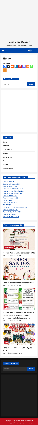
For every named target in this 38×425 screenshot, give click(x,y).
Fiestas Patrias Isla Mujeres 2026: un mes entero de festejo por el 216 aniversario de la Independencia (18, 315)
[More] (5, 70)
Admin (4, 255)
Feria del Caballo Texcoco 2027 (13, 189)
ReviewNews (18, 423)
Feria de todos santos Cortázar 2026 (18, 283)
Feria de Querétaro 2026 (11, 216)
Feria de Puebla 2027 (10, 196)
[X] (8, 66)
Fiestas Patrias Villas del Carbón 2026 (19, 253)
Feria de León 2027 (9, 182)
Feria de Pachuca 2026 (10, 209)
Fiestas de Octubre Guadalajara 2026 (15, 207)
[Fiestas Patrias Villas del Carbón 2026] (19, 239)
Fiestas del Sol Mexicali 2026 (12, 212)
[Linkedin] (16, 66)
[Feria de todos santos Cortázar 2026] (19, 269)
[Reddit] (12, 66)
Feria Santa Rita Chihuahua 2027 (13, 191)
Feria (4, 161)
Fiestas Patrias (8, 168)
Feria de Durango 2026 (10, 198)
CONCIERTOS (7, 149)
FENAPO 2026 (7, 200)
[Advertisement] (19, 19)
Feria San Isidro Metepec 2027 (13, 193)
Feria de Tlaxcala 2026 (10, 214)
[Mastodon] (24, 66)
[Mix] (27, 66)
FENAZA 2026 (7, 205)
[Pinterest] (20, 66)
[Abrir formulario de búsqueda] (34, 50)
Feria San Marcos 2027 (10, 186)
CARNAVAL (6, 146)
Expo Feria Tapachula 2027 (11, 184)
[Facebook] (5, 66)
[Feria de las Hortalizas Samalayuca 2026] (19, 334)
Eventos (5, 153)
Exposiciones (7, 157)
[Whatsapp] (31, 66)
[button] (3, 50)
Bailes (5, 142)
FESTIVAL (6, 165)
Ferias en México (19, 42)
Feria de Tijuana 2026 (10, 203)
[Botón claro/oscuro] (30, 50)
